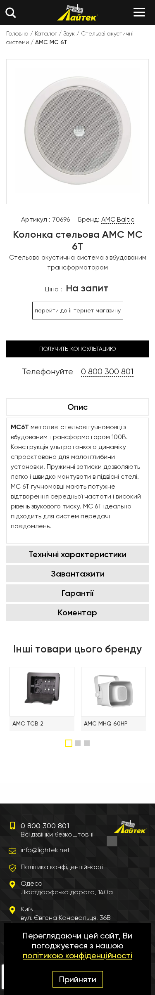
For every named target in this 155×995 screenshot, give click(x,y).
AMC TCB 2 (27, 723)
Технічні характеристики (77, 554)
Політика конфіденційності (62, 867)
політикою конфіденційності (77, 955)
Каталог (46, 33)
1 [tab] (69, 743)
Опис (77, 407)
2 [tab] (79, 743)
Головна (17, 33)
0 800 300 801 (107, 371)
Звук (69, 33)
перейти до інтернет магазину (78, 310)
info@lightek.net (45, 850)
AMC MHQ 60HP (106, 723)
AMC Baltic (117, 219)
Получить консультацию (77, 348)
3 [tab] (88, 743)
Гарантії (77, 593)
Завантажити (78, 574)
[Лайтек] (77, 12)
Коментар (77, 612)
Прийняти (77, 979)
